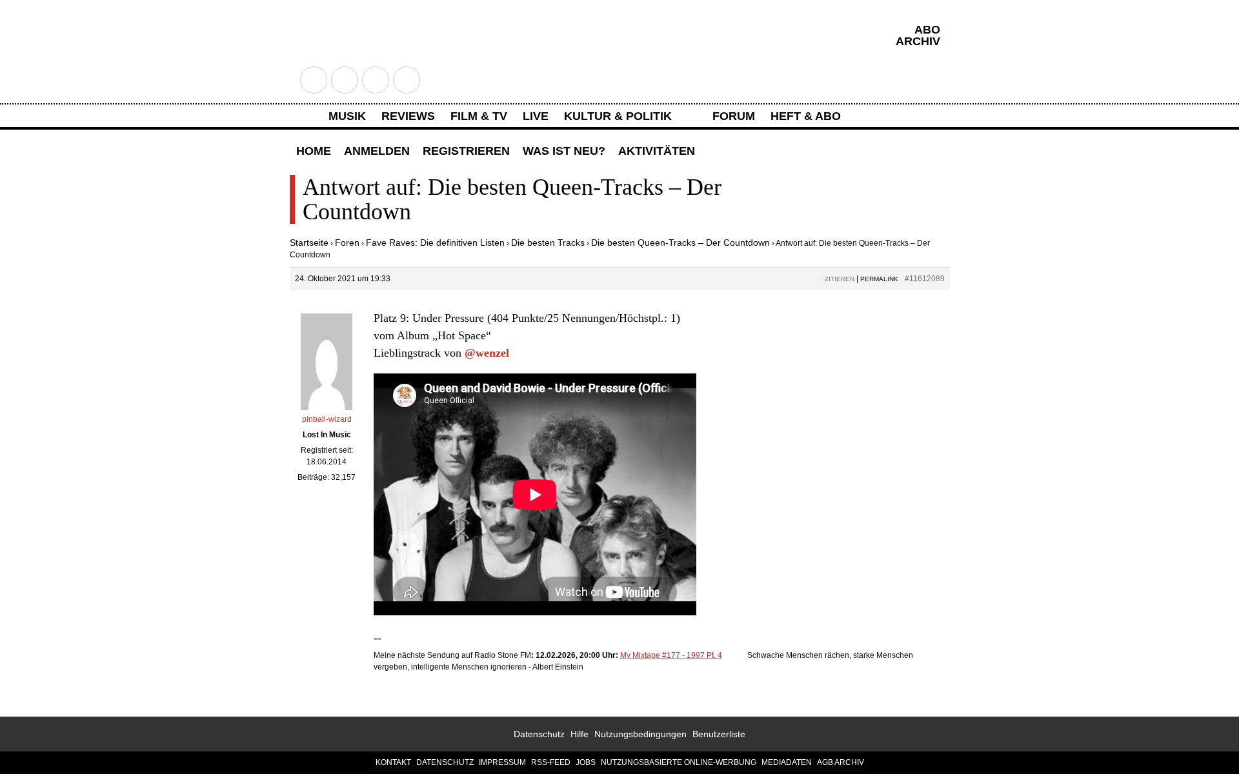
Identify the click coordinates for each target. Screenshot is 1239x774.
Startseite (309, 242)
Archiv (918, 41)
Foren (347, 242)
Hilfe (579, 734)
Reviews (408, 116)
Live (536, 116)
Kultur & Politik (618, 116)
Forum (733, 116)
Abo (927, 29)
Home (313, 150)
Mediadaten (786, 762)
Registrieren (466, 150)
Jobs (586, 762)
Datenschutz (539, 734)
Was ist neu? (564, 150)
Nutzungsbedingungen (640, 734)
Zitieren (839, 279)
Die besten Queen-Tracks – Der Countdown (680, 242)
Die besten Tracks (548, 242)
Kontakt (393, 762)
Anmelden (377, 150)
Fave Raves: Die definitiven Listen (435, 242)
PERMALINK (879, 279)
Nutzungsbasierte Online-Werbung (678, 762)
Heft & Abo (806, 116)
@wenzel (487, 352)
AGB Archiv (840, 762)
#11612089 (925, 278)
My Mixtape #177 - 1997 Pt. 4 (671, 655)
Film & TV (478, 116)
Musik (347, 116)
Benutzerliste (718, 734)
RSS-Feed (550, 762)
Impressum (502, 762)
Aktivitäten (656, 150)
